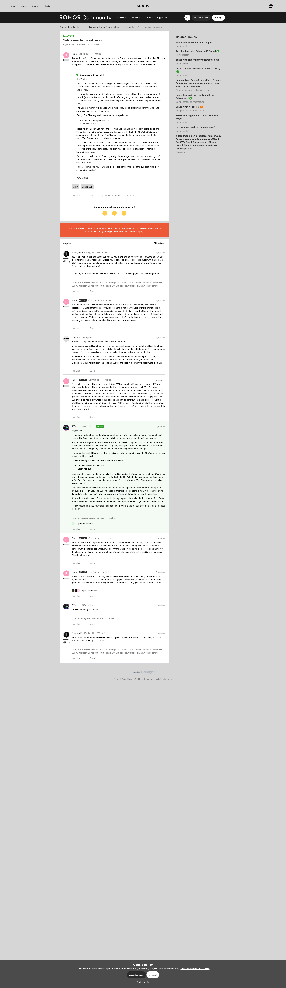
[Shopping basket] (270, 6)
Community (65, 26)
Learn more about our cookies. (195, 968)
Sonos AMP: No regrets (187, 106)
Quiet (75, 186)
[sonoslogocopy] (143, 6)
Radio (47, 5)
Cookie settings (141, 679)
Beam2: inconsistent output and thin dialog (198, 68)
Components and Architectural (190, 101)
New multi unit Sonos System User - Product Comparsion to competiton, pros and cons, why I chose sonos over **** (198, 83)
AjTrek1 (75, 426)
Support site (162, 17)
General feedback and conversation (192, 90)
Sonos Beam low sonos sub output (194, 42)
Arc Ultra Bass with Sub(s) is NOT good (196, 50)
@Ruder (83, 79)
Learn (23, 5)
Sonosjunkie (77, 252)
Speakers (180, 152)
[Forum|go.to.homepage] (85, 18)
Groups (149, 17)
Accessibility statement (161, 679)
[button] (201, 18)
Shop (13, 5)
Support (35, 5)
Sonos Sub (87, 186)
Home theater (128, 26)
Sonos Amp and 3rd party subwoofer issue (197, 59)
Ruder (74, 53)
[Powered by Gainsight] (143, 673)
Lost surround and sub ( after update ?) (196, 127)
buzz (74, 337)
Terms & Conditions (123, 679)
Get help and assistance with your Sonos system (96, 26)
